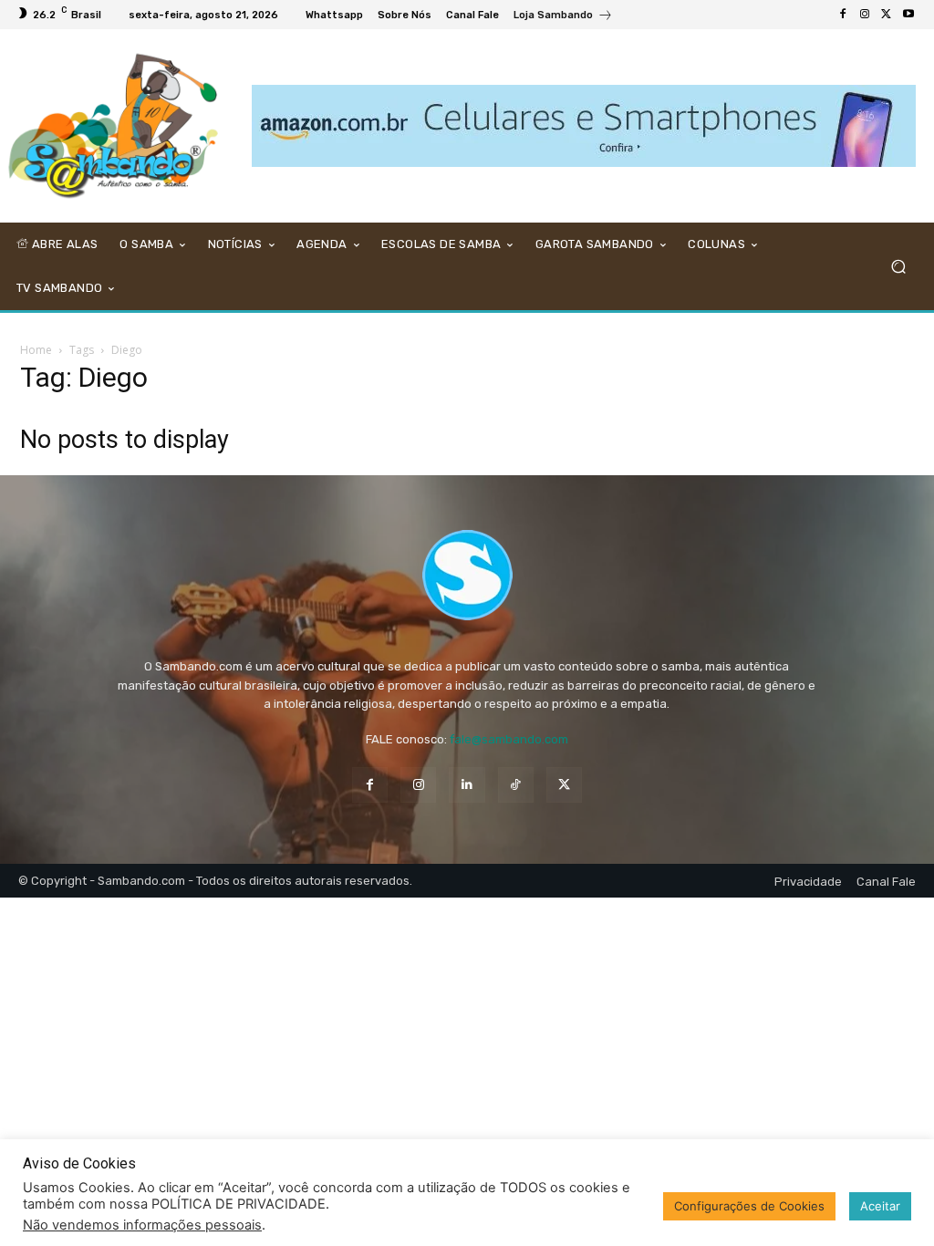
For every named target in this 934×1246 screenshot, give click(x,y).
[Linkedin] (466, 785)
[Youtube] (908, 15)
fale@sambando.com (509, 739)
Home (36, 350)
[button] (898, 265)
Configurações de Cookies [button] (749, 1206)
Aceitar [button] (880, 1206)
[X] (887, 15)
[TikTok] (516, 785)
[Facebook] (843, 15)
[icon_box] (563, 16)
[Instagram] (865, 15)
